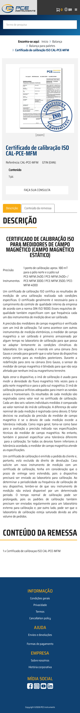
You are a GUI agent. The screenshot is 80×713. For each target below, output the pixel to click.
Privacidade (40, 605)
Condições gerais (40, 598)
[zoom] (40, 134)
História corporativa (40, 667)
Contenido (15, 170)
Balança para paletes (42, 45)
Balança (57, 41)
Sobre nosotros (40, 660)
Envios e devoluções (40, 635)
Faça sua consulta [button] (37, 190)
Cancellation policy (40, 618)
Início (45, 41)
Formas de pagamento (40, 644)
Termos (40, 611)
